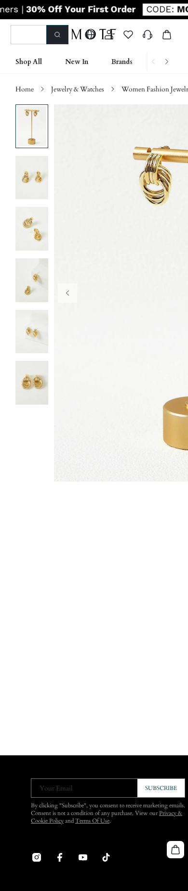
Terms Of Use (92, 820)
